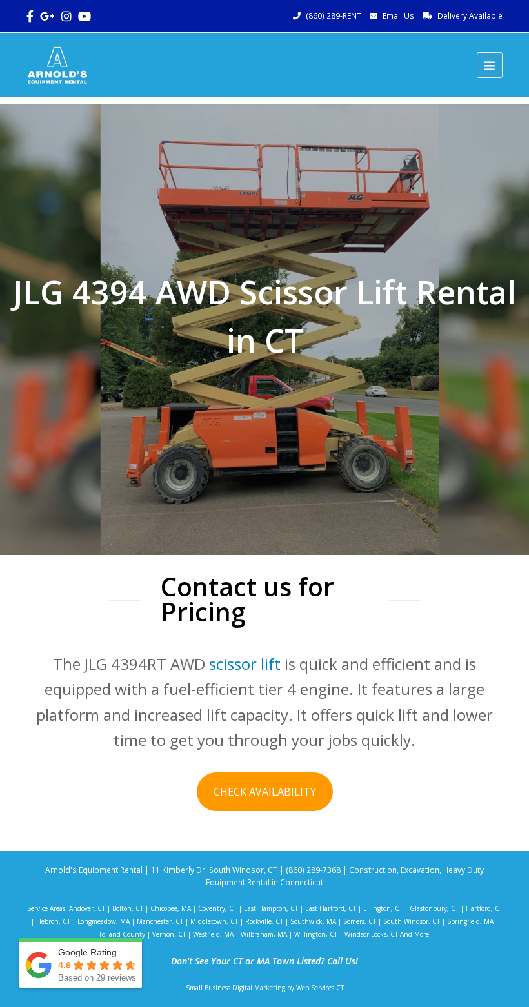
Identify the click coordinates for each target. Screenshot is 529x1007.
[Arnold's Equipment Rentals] (57, 64)
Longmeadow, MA (103, 921)
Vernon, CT (169, 934)
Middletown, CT (214, 921)
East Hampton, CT (271, 908)
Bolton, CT (127, 908)
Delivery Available (470, 15)
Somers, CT (359, 921)
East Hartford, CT (330, 908)
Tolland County (122, 934)
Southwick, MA (313, 921)
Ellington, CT (383, 908)
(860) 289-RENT (333, 15)
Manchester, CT (160, 921)
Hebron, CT (53, 921)
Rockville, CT (264, 921)
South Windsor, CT (411, 921)
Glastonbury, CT (434, 908)
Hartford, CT (484, 908)
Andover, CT (87, 908)
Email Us (398, 15)
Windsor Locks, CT (371, 934)
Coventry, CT (217, 908)
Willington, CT (315, 934)
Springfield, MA (470, 921)
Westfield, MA (213, 934)
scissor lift (245, 663)
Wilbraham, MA (264, 934)
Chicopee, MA (170, 908)
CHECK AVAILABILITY (265, 792)
